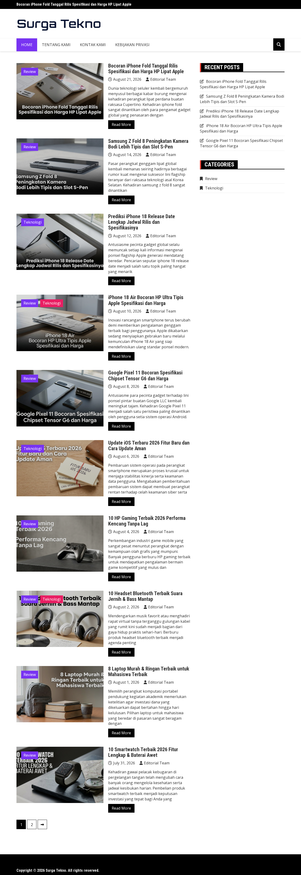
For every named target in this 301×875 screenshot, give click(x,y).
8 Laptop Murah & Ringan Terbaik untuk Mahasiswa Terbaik (148, 671)
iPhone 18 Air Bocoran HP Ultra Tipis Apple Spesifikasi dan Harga (145, 300)
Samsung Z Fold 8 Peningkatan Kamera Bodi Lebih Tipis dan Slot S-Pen (148, 144)
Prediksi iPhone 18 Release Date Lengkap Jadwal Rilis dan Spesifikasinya (141, 222)
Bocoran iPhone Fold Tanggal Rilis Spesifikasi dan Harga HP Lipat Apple (73, 4)
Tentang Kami (56, 44)
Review (30, 71)
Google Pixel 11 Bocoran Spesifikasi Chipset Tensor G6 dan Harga (145, 375)
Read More (121, 124)
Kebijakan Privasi (132, 44)
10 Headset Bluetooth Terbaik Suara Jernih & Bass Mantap (145, 596)
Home (26, 44)
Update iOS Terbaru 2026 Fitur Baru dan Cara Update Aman (149, 445)
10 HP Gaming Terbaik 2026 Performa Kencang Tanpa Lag (147, 521)
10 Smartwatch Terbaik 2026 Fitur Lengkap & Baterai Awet (143, 752)
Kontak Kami (93, 44)
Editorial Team (163, 79)
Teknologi (33, 222)
